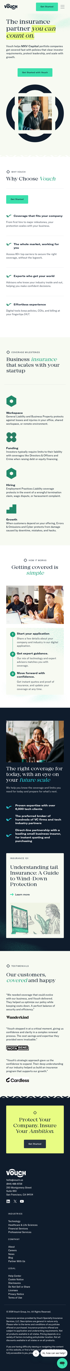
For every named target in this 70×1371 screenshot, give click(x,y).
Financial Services (18, 1228)
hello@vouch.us (14, 1180)
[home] (10, 7)
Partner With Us (16, 1261)
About (11, 1246)
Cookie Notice (16, 1279)
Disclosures (14, 1283)
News (11, 1254)
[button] (62, 6)
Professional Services (19, 1232)
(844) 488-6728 (14, 1183)
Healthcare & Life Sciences (22, 1225)
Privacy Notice (16, 1294)
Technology (14, 1221)
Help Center (14, 1275)
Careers (12, 1250)
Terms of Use (15, 1297)
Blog (10, 1257)
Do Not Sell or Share (19, 1286)
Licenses (13, 1290)
